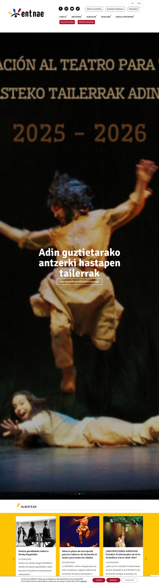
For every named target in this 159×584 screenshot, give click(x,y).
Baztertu (113, 580)
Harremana (133, 9)
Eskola (62, 17)
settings (83, 581)
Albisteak (91, 17)
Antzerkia (76, 17)
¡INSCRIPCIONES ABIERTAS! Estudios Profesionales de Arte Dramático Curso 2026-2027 (123, 554)
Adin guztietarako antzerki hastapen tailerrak (79, 263)
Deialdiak (105, 17)
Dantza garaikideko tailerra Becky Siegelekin (33, 553)
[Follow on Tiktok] (78, 9)
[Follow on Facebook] (61, 9)
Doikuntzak (129, 580)
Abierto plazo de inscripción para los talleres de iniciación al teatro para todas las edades (79, 554)
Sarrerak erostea (67, 22)
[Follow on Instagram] (66, 9)
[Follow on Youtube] (72, 9)
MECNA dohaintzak (86, 22)
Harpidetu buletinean (115, 9)
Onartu (99, 580)
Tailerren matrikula (94, 9)
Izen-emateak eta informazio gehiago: (79, 281)
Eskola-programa (125, 17)
